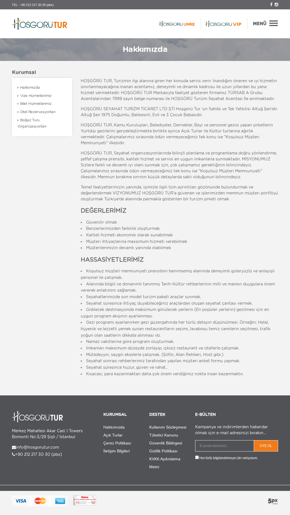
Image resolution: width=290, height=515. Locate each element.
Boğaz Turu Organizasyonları (32, 123)
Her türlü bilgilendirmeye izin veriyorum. (228, 458)
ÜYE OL (266, 446)
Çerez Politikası (117, 443)
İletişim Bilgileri (116, 451)
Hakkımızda (30, 87)
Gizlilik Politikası (163, 451)
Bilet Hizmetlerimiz (36, 103)
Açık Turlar (113, 435)
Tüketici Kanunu (163, 435)
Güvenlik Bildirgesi (165, 443)
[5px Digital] (273, 501)
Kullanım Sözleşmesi (167, 427)
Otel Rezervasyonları (38, 112)
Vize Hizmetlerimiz (36, 96)
